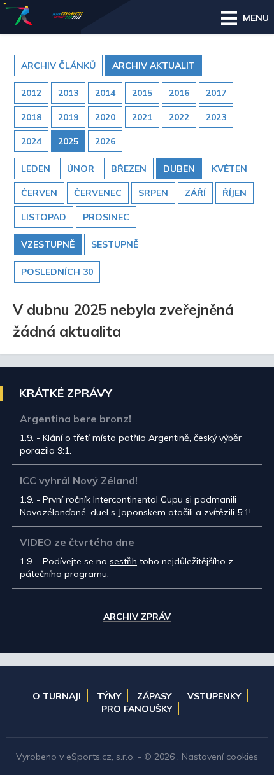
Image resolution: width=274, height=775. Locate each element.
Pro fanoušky (136, 709)
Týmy (109, 696)
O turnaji (56, 696)
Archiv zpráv (137, 617)
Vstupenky (214, 696)
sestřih (123, 561)
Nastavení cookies (220, 756)
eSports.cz (89, 756)
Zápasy (154, 696)
